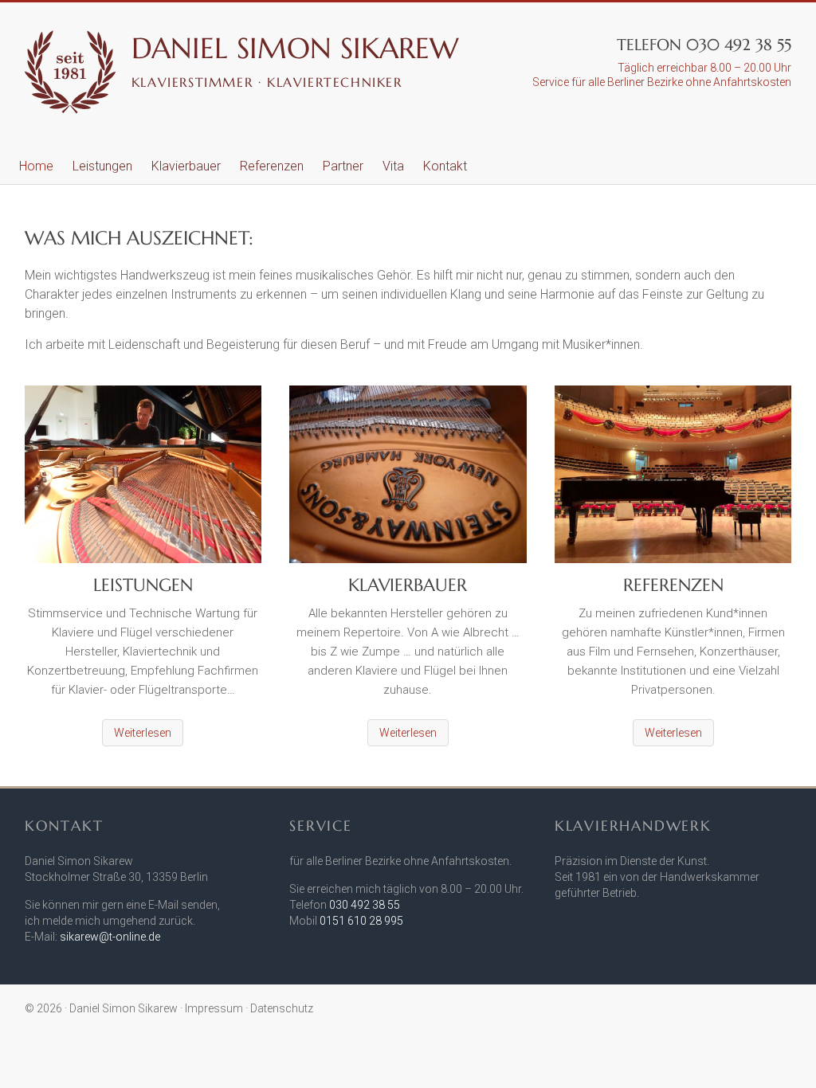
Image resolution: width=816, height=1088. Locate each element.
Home (36, 166)
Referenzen (272, 166)
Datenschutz (281, 1008)
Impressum (214, 1008)
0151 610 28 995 (361, 920)
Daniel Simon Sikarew (295, 48)
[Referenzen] (673, 480)
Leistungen (102, 166)
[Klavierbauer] (408, 480)
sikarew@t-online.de (110, 936)
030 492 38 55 (364, 904)
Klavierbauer (186, 166)
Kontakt (445, 166)
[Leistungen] (143, 480)
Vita (393, 166)
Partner (343, 166)
